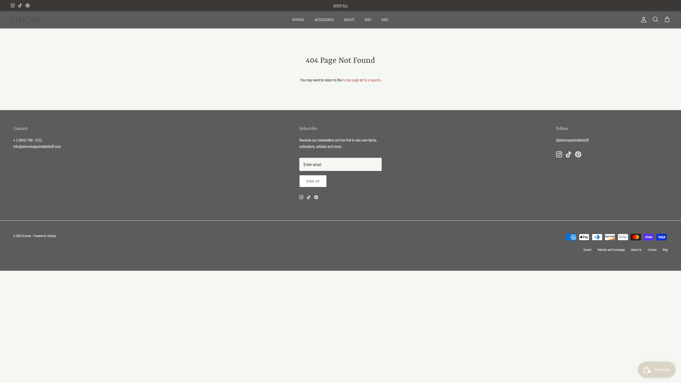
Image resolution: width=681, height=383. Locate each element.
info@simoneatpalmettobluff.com (37, 146)
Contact (652, 250)
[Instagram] (13, 5)
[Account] (642, 19)
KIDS (368, 20)
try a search (372, 80)
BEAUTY (349, 20)
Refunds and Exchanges (611, 250)
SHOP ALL (340, 5)
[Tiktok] (20, 5)
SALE (384, 20)
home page (351, 80)
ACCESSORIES (324, 20)
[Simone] (27, 20)
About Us (636, 250)
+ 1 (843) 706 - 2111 (27, 140)
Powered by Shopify (44, 236)
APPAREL (298, 20)
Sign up (313, 181)
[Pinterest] (28, 5)
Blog (665, 250)
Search (587, 250)
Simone (27, 236)
